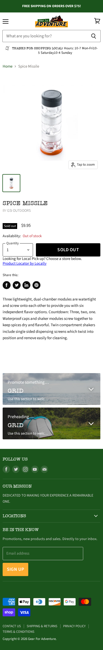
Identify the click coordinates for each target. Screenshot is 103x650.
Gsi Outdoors (19, 210)
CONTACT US (12, 626)
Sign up (15, 569)
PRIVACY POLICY (74, 626)
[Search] (94, 36)
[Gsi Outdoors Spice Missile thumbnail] (11, 183)
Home (7, 66)
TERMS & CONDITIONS (18, 631)
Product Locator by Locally (24, 263)
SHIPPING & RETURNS (42, 626)
